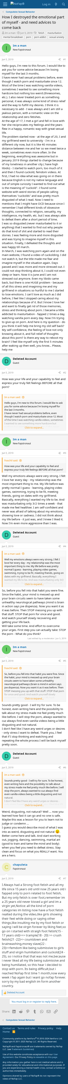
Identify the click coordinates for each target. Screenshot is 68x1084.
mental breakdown (13, 37)
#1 (64, 59)
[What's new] (56, 4)
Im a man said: (12, 397)
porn (28, 37)
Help (58, 1028)
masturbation (54, 33)
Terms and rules (26, 1028)
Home (6, 1031)
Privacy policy (45, 1028)
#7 (64, 878)
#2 (64, 372)
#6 (64, 767)
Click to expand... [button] (34, 427)
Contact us (9, 1028)
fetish (41, 33)
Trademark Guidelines (22, 1049)
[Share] (59, 59)
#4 (64, 546)
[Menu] (5, 4)
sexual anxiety (56, 37)
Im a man (10, 33)
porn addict (40, 37)
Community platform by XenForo (33, 1038)
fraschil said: (11, 460)
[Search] (63, 4)
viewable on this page (46, 1057)
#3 (64, 453)
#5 (64, 660)
